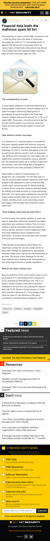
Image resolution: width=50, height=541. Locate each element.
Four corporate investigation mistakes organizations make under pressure (20, 428)
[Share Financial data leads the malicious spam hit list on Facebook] (33, 20)
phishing (27, 309)
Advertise (38, 531)
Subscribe (42, 511)
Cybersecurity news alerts (19, 482)
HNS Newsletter (15, 467)
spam (5, 312)
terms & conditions (37, 516)
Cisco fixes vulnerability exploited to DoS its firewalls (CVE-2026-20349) (23, 420)
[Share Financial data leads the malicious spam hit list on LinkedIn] (42, 20)
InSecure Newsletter (17, 474)
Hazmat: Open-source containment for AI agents (20, 343)
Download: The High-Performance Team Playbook (23, 358)
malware (18, 309)
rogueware (38, 309)
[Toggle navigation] (47, 13)
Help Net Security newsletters (17, 2)
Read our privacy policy (17, 531)
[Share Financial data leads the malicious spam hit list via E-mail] (46, 20)
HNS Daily (11, 459)
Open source (12, 501)
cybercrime (7, 309)
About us (30, 531)
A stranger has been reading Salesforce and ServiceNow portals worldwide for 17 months (24, 437)
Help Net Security (14, 20)
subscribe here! (32, 7)
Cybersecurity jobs (16, 491)
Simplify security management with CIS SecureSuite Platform (21, 380)
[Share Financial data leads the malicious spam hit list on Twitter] (37, 20)
